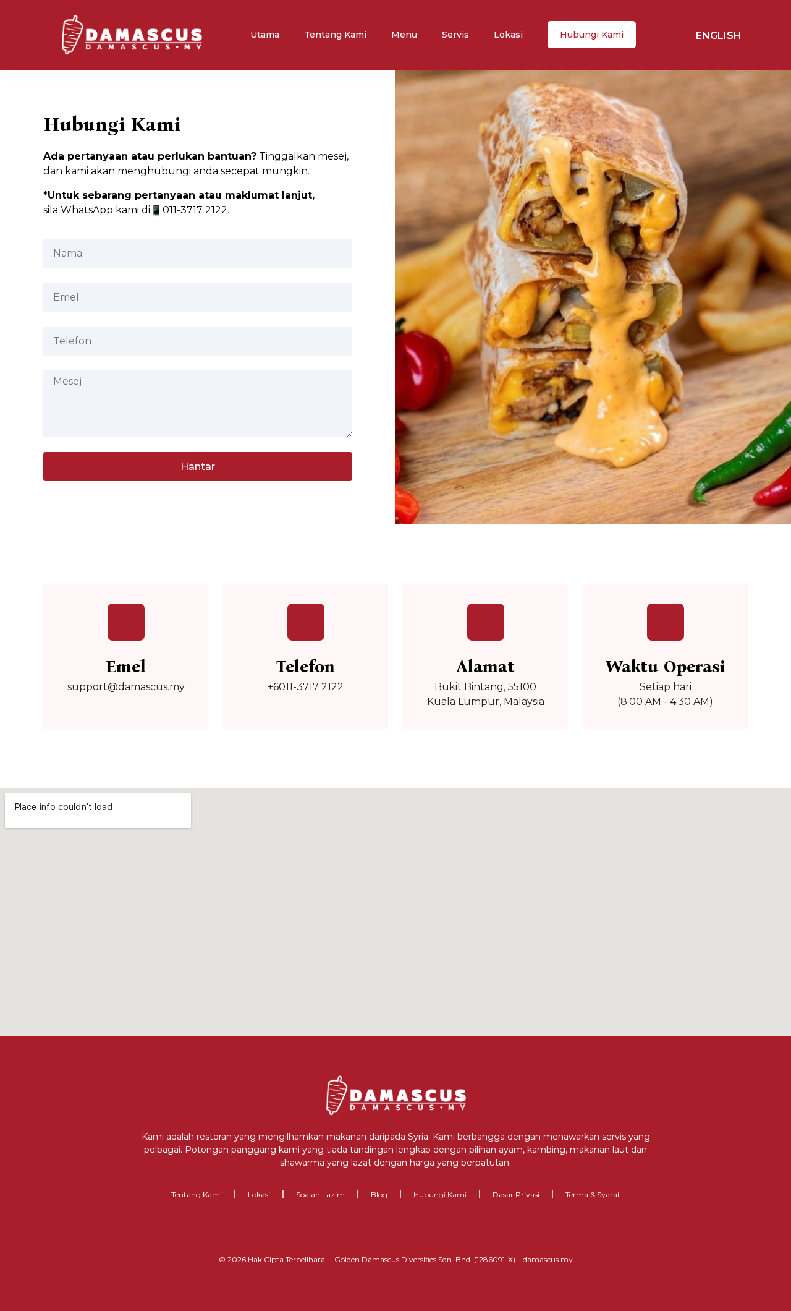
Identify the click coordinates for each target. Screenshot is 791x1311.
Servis (455, 34)
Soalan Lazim (320, 1194)
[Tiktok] (434, 1230)
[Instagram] (383, 1230)
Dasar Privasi (516, 1194)
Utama (264, 34)
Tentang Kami (335, 34)
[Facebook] (358, 1230)
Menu (404, 34)
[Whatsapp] (408, 1230)
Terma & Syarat (592, 1194)
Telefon (305, 666)
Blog (379, 1194)
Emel (126, 666)
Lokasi (508, 34)
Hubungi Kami (592, 34)
